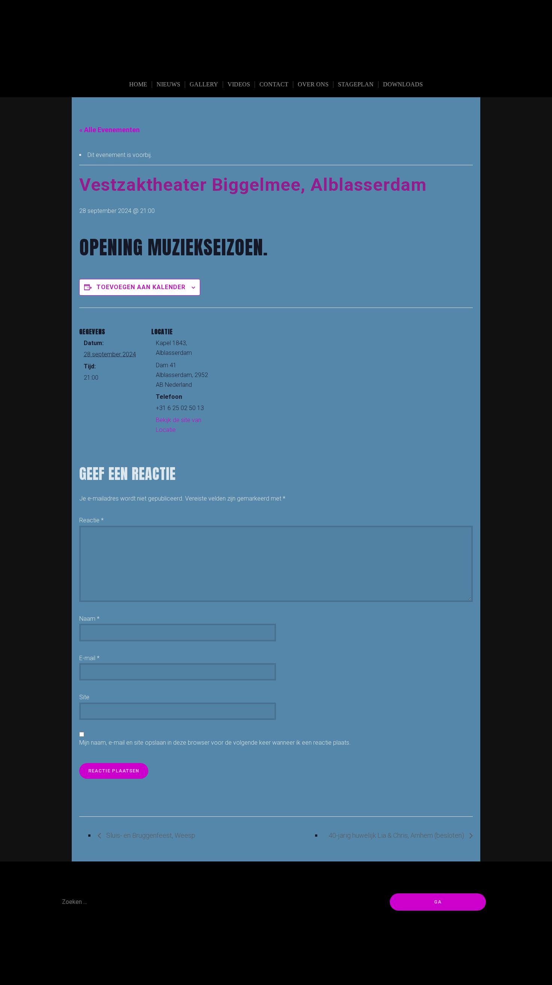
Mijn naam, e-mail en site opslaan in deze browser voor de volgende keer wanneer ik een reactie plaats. (215, 742)
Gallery (204, 84)
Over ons (313, 84)
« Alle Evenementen (109, 130)
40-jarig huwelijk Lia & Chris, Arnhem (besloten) (397, 835)
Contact (273, 84)
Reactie (91, 520)
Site (84, 697)
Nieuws (168, 84)
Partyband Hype (276, 64)
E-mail (89, 658)
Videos (239, 84)
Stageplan (356, 84)
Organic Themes (292, 967)
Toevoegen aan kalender (141, 287)
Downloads (403, 84)
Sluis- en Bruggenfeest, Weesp (150, 835)
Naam (89, 618)
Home (138, 84)
